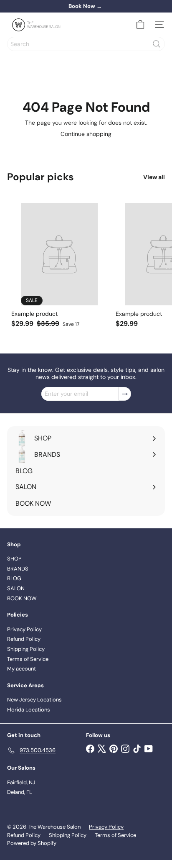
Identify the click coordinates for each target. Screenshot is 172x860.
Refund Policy (23, 638)
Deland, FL (19, 792)
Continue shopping (86, 134)
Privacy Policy (24, 629)
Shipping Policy (26, 649)
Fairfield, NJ (21, 782)
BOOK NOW (22, 598)
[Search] (156, 44)
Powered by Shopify (31, 843)
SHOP (14, 558)
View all (154, 177)
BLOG (14, 578)
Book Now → (85, 6)
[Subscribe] (125, 394)
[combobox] (86, 44)
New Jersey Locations (34, 699)
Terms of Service (27, 659)
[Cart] (140, 25)
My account (21, 668)
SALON (16, 588)
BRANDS (17, 568)
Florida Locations (28, 709)
